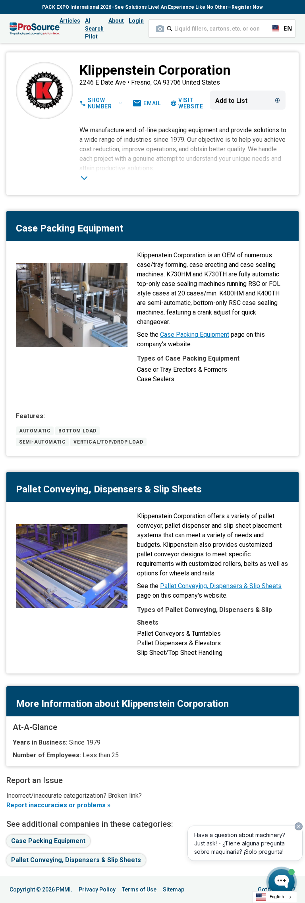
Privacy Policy (97, 889)
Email (152, 103)
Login (136, 20)
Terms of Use (139, 889)
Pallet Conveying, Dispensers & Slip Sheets (221, 586)
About (116, 20)
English (277, 896)
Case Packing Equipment (194, 334)
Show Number (100, 103)
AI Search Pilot (94, 28)
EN (284, 28)
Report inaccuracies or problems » (58, 805)
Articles (70, 20)
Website (190, 103)
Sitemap (173, 889)
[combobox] (222, 28)
